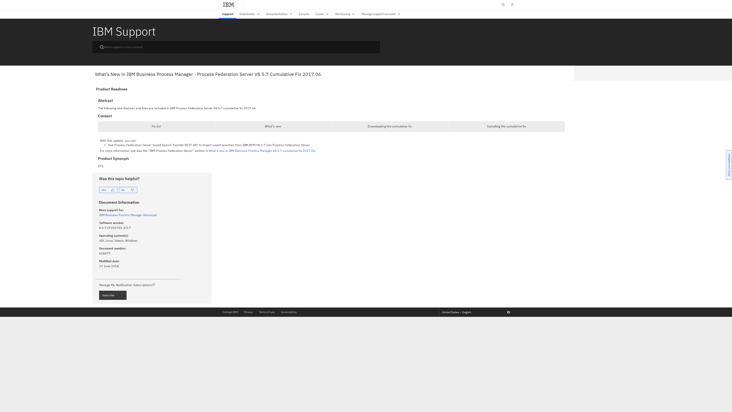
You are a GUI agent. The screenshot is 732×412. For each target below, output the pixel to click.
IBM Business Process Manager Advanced (128, 215)
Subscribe (108, 295)
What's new (273, 126)
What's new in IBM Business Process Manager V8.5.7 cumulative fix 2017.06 (262, 151)
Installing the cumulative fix (506, 126)
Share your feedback (729, 165)
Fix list (156, 126)
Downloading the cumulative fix (390, 126)
